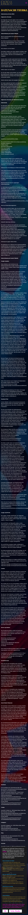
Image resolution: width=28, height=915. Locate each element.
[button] (26, 3)
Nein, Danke (15, 911)
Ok (5, 911)
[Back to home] (6, 3)
